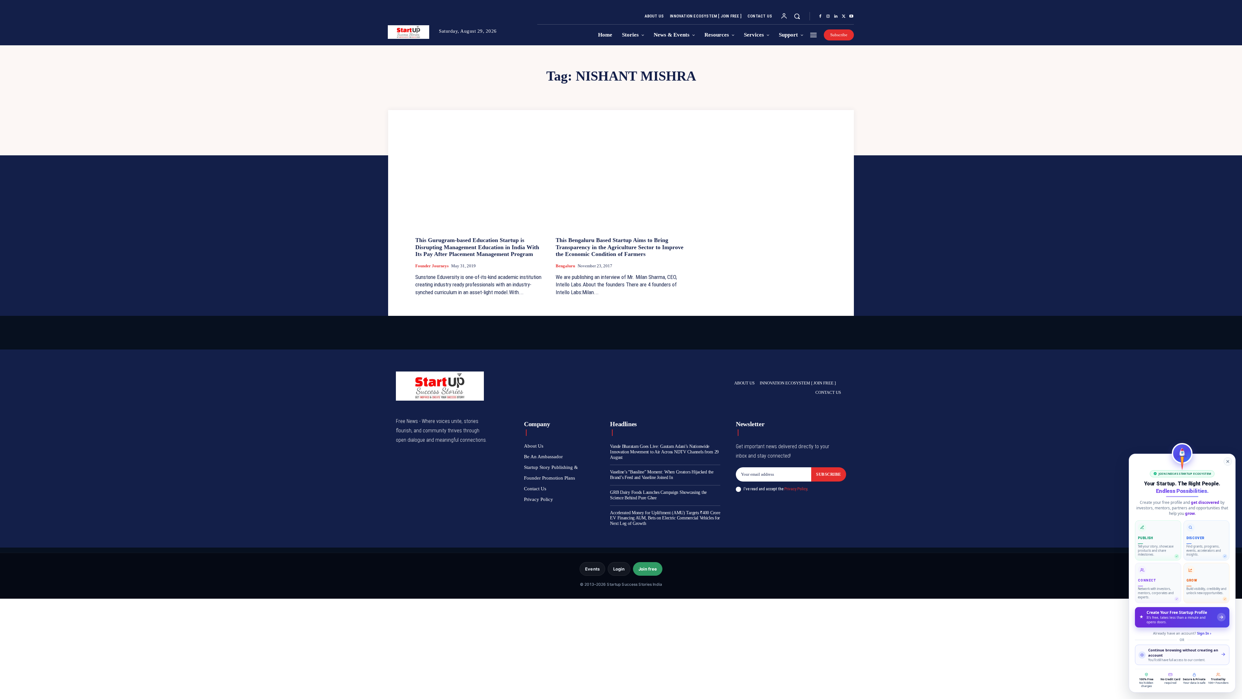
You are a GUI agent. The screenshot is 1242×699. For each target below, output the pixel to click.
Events (592, 568)
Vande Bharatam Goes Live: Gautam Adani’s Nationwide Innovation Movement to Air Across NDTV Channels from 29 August (664, 452)
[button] (797, 16)
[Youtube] (851, 16)
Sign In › (1204, 633)
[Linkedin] (836, 16)
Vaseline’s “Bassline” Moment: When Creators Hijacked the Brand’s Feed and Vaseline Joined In (661, 475)
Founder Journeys (432, 265)
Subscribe (828, 474)
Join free (647, 568)
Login (619, 568)
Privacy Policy (795, 488)
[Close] (1228, 461)
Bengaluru (565, 265)
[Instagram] (828, 16)
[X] (843, 16)
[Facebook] (820, 16)
